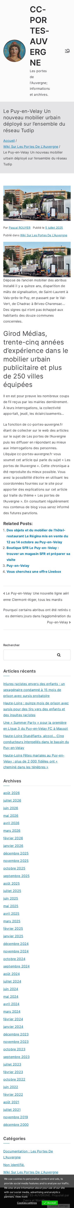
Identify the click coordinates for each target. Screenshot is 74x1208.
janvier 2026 (13, 846)
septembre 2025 (16, 876)
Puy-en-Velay (18, 566)
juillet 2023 (12, 1064)
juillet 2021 (12, 1110)
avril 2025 (11, 913)
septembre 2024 (16, 966)
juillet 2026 (12, 800)
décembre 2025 (16, 853)
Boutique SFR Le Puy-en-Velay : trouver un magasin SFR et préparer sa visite (38, 554)
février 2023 (13, 1072)
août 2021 (11, 1102)
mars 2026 (11, 830)
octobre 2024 (14, 959)
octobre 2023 (14, 1049)
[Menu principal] (67, 51)
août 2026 (11, 793)
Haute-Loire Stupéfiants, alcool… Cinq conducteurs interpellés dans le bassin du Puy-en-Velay (36, 742)
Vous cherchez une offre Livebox (34, 571)
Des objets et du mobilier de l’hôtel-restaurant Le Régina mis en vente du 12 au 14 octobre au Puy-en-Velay (37, 536)
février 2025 (13, 928)
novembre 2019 (15, 1117)
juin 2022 (10, 1087)
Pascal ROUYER (19, 227)
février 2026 (13, 838)
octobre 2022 (14, 1079)
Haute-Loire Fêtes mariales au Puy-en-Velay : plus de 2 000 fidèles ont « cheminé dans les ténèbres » (33, 761)
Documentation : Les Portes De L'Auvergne (28, 1154)
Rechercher (11, 645)
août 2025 (11, 883)
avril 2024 (11, 1004)
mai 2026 (10, 816)
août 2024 (11, 974)
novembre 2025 (16, 861)
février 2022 (13, 1094)
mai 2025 (10, 906)
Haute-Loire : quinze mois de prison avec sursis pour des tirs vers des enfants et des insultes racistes (36, 709)
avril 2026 (11, 823)
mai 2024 (10, 996)
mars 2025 (11, 921)
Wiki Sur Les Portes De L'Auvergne (43, 235)
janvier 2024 (13, 1027)
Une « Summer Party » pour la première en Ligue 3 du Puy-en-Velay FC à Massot (35, 725)
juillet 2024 (12, 981)
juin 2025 (10, 898)
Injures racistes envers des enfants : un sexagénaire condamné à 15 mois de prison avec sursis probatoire (34, 690)
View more (21, 1196)
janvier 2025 (13, 936)
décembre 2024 (16, 944)
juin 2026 (10, 808)
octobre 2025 (14, 868)
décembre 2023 (16, 1034)
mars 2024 (11, 1011)
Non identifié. (13, 1165)
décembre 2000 (16, 1125)
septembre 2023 (16, 1057)
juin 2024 (10, 989)
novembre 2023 (16, 1042)
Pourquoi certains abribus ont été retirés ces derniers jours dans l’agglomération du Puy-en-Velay (37, 616)
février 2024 (13, 1019)
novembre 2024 (16, 951)
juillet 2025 (12, 891)
